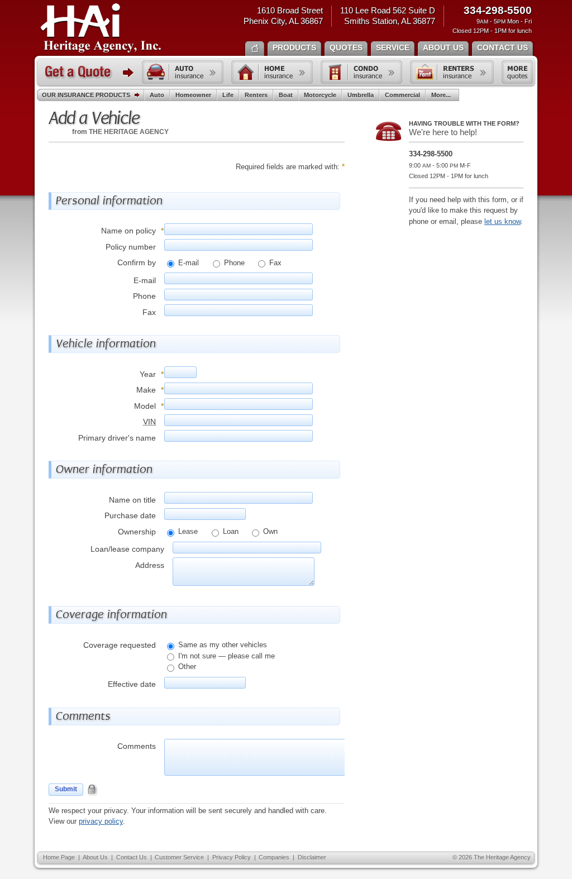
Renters (256, 95)
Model (145, 406)
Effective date (132, 684)
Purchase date (130, 515)
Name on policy (128, 230)
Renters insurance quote (452, 72)
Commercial (402, 95)
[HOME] (254, 47)
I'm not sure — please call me (225, 656)
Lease (187, 531)
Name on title (132, 499)
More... (441, 95)
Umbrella (360, 95)
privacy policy (101, 821)
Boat (286, 95)
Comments (136, 746)
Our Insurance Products (86, 95)
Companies (274, 857)
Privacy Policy (231, 857)
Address (149, 565)
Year (148, 374)
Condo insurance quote (361, 72)
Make (146, 389)
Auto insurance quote (182, 72)
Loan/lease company (127, 548)
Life (227, 95)
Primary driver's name (117, 437)
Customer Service (179, 857)
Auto (157, 95)
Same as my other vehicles (221, 645)
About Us (95, 857)
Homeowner (193, 95)
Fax (274, 263)
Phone (233, 263)
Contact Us (131, 857)
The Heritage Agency (100, 28)
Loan (230, 531)
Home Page (59, 857)
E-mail (187, 263)
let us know (502, 221)
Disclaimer (312, 857)
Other (186, 666)
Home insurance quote (272, 72)
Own (269, 531)
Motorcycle (320, 95)
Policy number (131, 246)
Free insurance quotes (517, 72)
